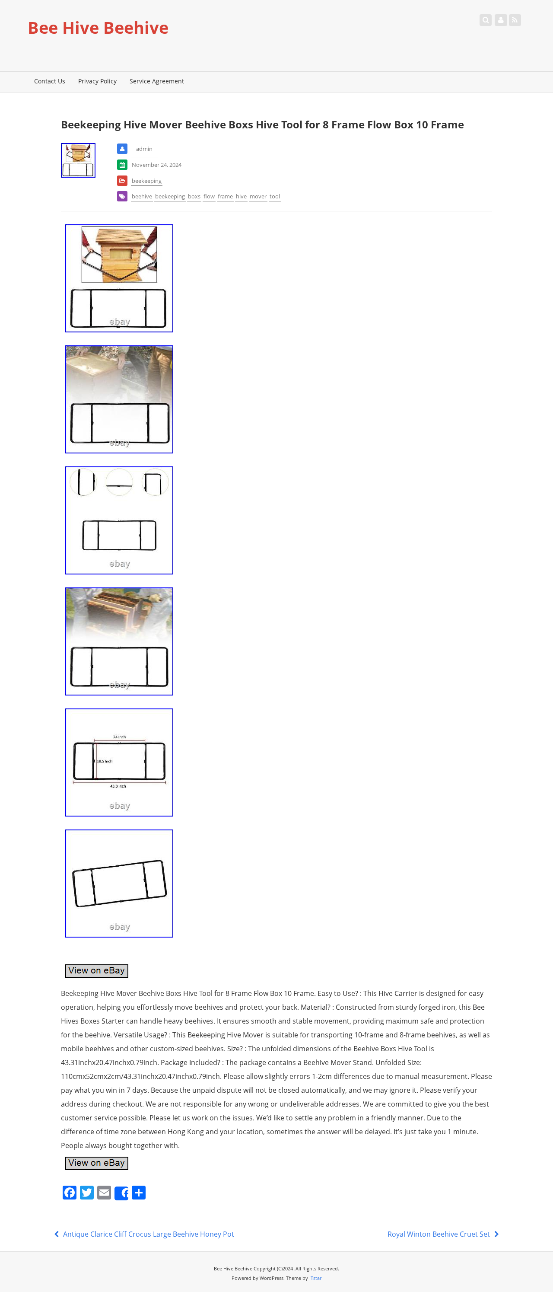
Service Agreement (157, 81)
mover (258, 196)
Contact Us (49, 81)
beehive (142, 196)
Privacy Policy (97, 81)
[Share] (121, 1193)
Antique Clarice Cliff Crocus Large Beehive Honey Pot (147, 1234)
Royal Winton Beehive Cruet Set (440, 1234)
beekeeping (147, 181)
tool (275, 196)
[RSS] (515, 20)
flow (209, 196)
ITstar (315, 1278)
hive (241, 196)
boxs (194, 196)
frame (225, 196)
